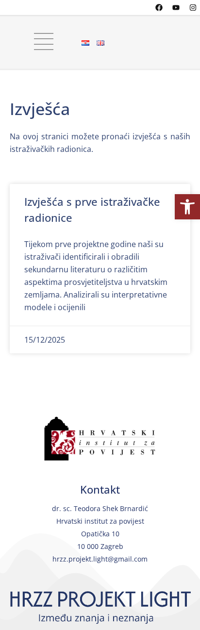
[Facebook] (158, 7)
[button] (187, 206)
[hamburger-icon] (39, 42)
